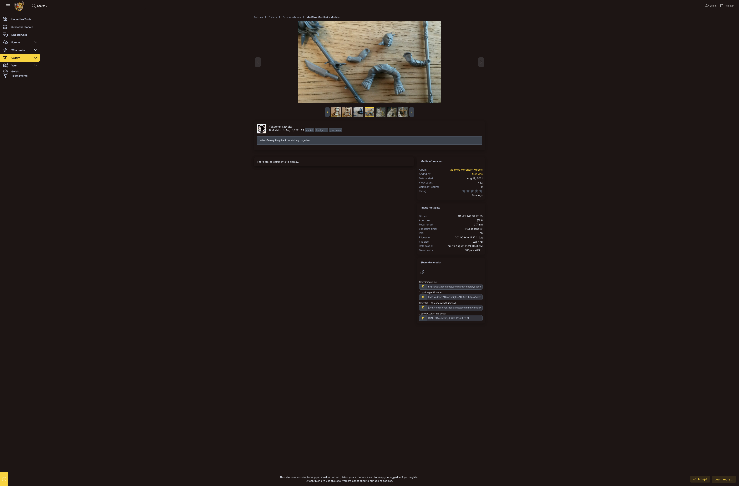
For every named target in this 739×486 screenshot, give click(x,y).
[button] (8, 6)
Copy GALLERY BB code (432, 313)
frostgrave (321, 130)
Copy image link (427, 282)
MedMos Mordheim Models (466, 169)
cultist (309, 130)
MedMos (276, 130)
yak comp (335, 130)
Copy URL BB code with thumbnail (437, 303)
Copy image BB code (430, 292)
